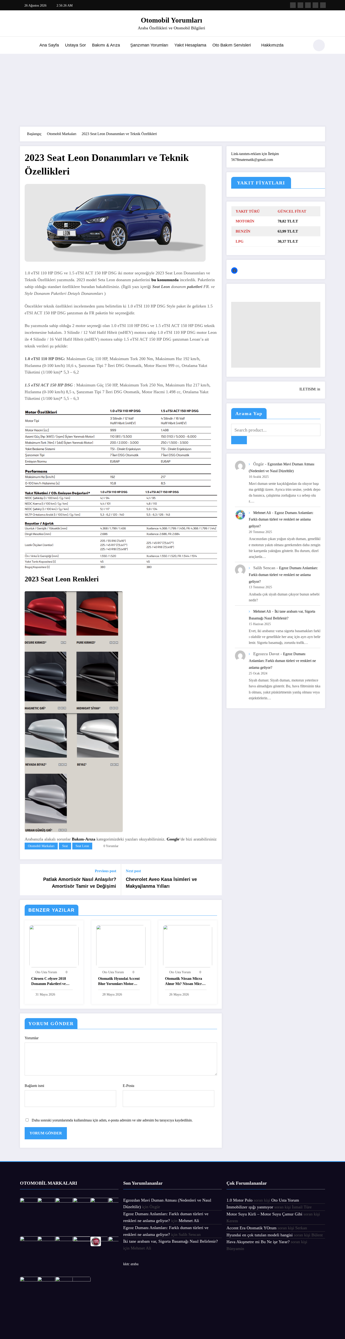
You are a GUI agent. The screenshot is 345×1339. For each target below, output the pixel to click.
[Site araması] (304, 46)
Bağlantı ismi (34, 1086)
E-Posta (128, 1086)
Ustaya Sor (75, 45)
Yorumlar (31, 1038)
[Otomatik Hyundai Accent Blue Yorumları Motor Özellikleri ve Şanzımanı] (121, 946)
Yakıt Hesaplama (190, 45)
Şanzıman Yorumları (149, 45)
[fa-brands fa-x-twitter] (300, 5)
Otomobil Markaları (41, 846)
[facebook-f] (293, 5)
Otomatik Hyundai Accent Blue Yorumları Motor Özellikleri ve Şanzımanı (119, 982)
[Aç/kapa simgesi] (23, 45)
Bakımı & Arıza (106, 45)
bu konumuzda (165, 279)
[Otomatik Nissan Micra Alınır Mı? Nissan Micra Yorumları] (187, 946)
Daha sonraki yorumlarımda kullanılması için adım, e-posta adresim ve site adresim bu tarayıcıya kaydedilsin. (112, 1120)
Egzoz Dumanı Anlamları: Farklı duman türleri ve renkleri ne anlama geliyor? (281, 519)
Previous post (105, 871)
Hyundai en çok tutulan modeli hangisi (259, 1235)
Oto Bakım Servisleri (231, 45)
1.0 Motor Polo (239, 1200)
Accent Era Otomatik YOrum (251, 1228)
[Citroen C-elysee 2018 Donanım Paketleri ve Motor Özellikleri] (54, 946)
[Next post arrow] (215, 880)
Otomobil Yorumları (171, 20)
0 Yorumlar (111, 846)
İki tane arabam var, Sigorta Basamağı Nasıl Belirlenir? (170, 1241)
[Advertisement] (172, 89)
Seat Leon (82, 846)
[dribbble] (308, 5)
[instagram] (315, 5)
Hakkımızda (272, 45)
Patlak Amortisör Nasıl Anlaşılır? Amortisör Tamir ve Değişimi (79, 882)
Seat (65, 846)
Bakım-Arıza (83, 839)
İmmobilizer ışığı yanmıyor (249, 1207)
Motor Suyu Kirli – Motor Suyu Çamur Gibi (264, 1214)
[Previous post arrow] (26, 880)
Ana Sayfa (49, 45)
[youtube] (323, 5)
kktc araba (130, 1264)
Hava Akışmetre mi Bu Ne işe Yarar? (258, 1241)
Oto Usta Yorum (46, 972)
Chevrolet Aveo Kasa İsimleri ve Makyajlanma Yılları (161, 882)
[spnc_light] (319, 45)
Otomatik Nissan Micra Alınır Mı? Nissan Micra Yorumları (184, 982)
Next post (133, 871)
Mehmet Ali (262, 513)
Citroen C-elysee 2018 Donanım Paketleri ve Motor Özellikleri (48, 982)
